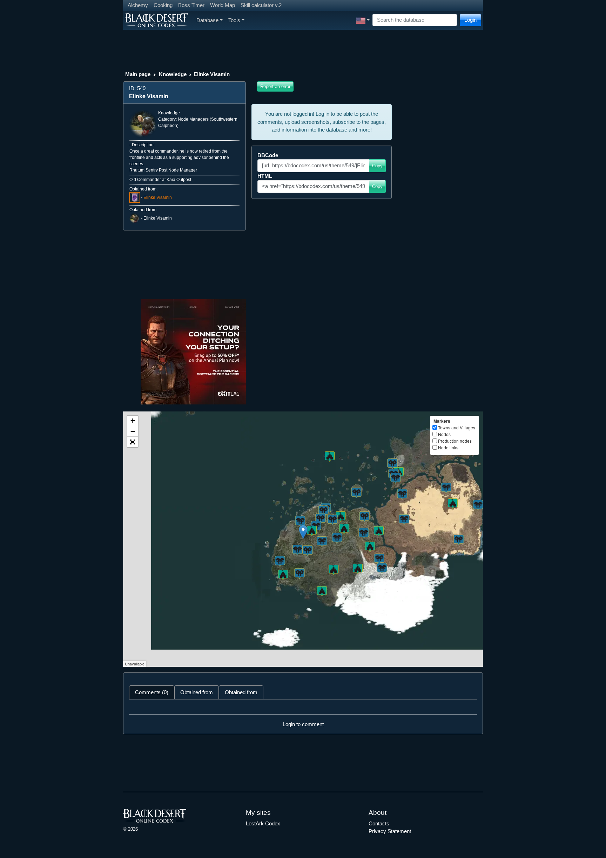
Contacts (379, 823)
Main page (137, 74)
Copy (377, 165)
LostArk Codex (263, 823)
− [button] (132, 431)
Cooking (163, 5)
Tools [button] (234, 20)
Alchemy (138, 5)
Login (470, 20)
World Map (222, 5)
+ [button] (132, 420)
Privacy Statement (390, 831)
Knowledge (173, 74)
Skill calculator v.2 (261, 5)
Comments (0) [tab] (151, 692)
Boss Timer (191, 5)
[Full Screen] (132, 442)
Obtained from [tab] (196, 692)
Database (207, 20)
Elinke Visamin (157, 197)
